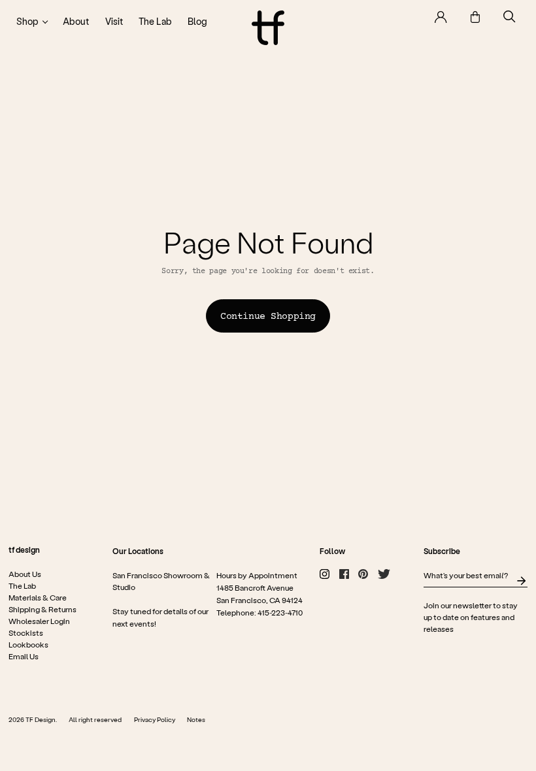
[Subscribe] (521, 581)
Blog (197, 21)
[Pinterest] (363, 574)
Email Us (23, 656)
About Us (24, 573)
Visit (114, 21)
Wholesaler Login (39, 620)
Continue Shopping (268, 317)
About (76, 21)
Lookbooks (28, 644)
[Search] (510, 16)
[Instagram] (324, 574)
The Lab (155, 21)
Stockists (25, 632)
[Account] (441, 17)
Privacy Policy (154, 719)
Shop (27, 21)
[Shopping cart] (475, 17)
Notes (196, 719)
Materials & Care (37, 597)
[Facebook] (344, 574)
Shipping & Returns (42, 609)
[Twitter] (384, 574)
